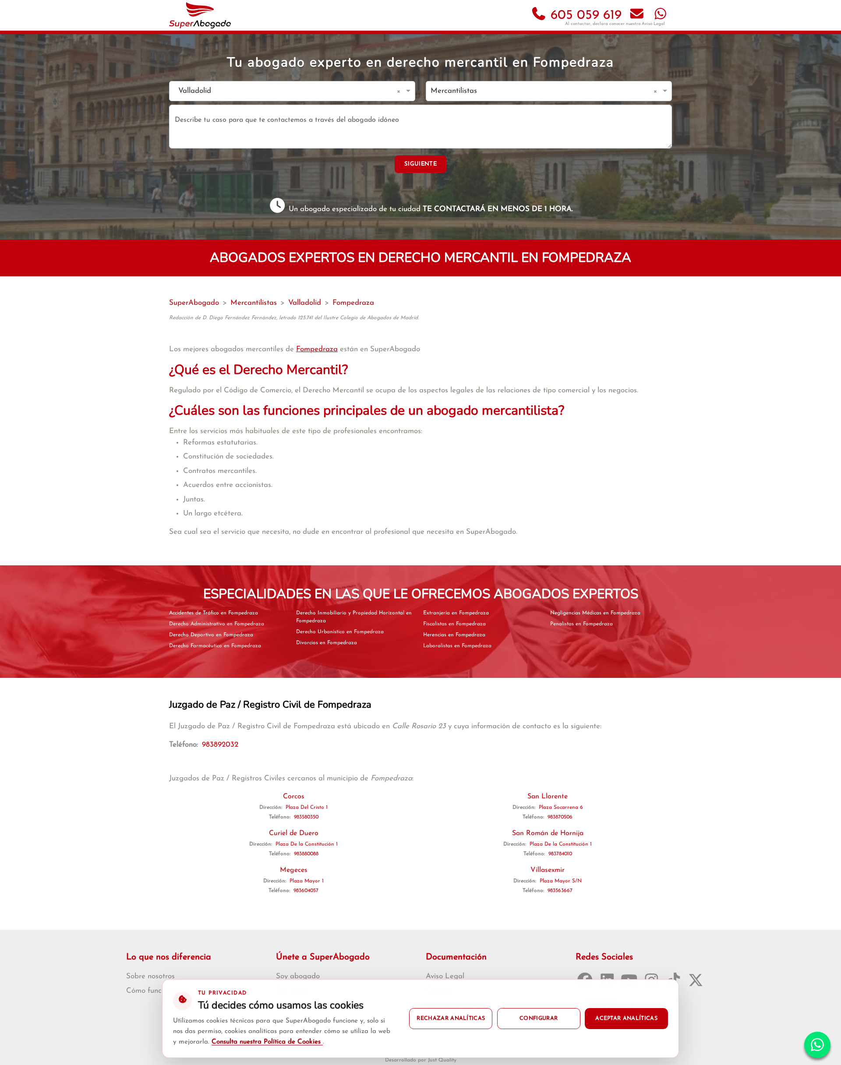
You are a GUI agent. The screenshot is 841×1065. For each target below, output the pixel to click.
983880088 (306, 854)
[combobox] (283, 91)
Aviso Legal (653, 23)
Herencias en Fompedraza (454, 635)
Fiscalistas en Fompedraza (454, 624)
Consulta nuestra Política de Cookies (267, 1042)
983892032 (220, 744)
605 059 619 (584, 15)
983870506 (560, 817)
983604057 (305, 890)
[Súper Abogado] (200, 15)
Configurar (538, 1018)
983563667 (560, 890)
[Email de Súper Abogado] (637, 15)
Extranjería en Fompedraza (456, 613)
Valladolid (304, 303)
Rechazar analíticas (451, 1018)
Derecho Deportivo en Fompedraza (211, 635)
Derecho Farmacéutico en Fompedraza (215, 646)
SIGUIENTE (420, 164)
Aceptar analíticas (626, 1018)
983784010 (560, 854)
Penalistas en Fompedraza (581, 624)
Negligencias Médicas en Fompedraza (595, 613)
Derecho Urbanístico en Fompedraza (340, 632)
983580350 (306, 817)
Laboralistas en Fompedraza (457, 646)
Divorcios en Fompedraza (326, 642)
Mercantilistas (253, 303)
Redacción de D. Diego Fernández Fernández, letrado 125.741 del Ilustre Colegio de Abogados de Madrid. (294, 318)
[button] (400, 91)
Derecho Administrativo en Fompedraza (216, 624)
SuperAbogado (194, 303)
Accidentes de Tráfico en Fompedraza (213, 613)
